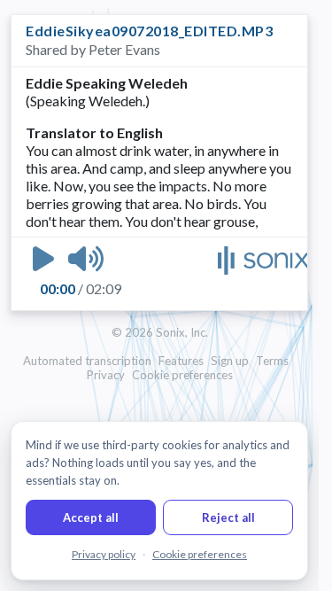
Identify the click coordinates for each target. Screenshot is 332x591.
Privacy (106, 375)
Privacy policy (103, 554)
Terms (272, 361)
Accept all (91, 517)
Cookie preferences (182, 375)
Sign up (230, 361)
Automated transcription (87, 361)
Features (181, 361)
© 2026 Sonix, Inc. (160, 332)
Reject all (228, 517)
